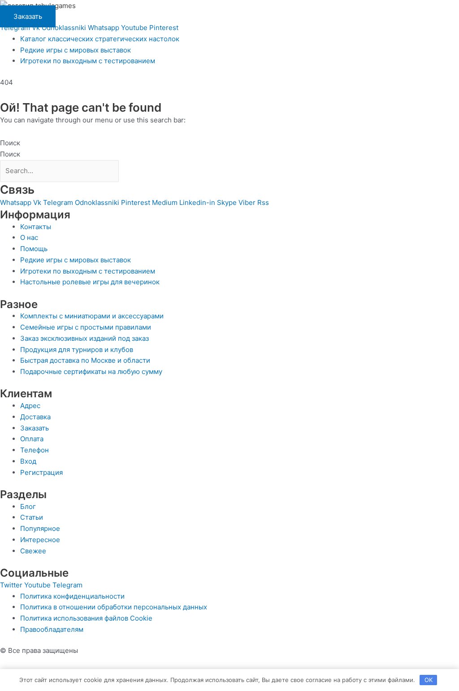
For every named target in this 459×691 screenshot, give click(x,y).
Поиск (10, 143)
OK (428, 679)
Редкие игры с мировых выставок (75, 50)
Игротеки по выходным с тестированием (87, 60)
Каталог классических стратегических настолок (99, 39)
